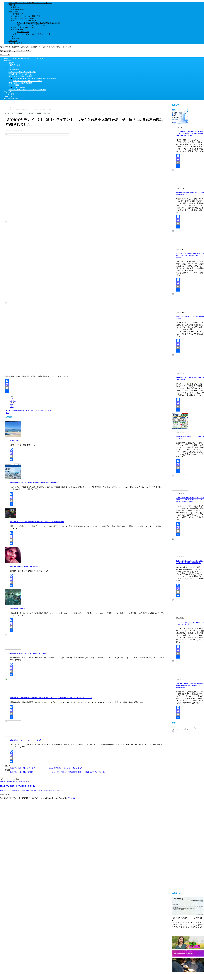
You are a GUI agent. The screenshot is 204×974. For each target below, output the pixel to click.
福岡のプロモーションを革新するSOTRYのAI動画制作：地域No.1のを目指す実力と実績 (37, 522)
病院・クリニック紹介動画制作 (25, 21)
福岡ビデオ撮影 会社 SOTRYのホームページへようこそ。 (30, 3)
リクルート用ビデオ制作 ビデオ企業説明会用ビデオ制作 (38, 23)
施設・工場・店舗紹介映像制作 (25, 27)
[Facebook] (85, 381)
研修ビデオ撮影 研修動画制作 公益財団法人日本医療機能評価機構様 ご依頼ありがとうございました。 (59, 772)
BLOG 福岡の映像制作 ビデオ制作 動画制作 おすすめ (28, 410)
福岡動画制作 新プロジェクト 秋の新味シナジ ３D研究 (28, 653)
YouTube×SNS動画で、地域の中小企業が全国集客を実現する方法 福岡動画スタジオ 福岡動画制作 (190, 685)
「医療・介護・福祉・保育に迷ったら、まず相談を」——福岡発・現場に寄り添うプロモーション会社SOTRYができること (190, 499)
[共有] (85, 391)
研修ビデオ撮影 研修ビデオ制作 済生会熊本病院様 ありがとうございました (46, 768)
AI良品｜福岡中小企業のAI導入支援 (13, 781)
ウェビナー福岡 (23, 32)
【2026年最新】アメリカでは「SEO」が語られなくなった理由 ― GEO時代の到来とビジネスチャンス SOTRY (190, 133)
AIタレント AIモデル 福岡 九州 (26, 16)
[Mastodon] (85, 384)
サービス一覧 (13, 12)
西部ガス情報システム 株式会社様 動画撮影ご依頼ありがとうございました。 (34, 482)
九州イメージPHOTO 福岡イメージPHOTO (24, 566)
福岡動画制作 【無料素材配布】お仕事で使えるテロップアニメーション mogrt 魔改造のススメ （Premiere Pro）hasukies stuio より (51, 698)
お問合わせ (12, 41)
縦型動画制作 (18, 14)
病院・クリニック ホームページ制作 (31, 25)
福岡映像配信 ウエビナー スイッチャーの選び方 (25, 740)
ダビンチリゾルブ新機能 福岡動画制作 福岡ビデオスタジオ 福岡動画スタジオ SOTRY (190, 255)
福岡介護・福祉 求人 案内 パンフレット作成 (31, 34)
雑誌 (7, 413)
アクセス (11, 36)
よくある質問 (14, 38)
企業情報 (11, 5)
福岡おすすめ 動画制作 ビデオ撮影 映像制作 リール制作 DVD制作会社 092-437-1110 (35, 790)
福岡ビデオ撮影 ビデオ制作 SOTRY (15, 51)
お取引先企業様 (19, 9)
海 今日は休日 (14, 440)
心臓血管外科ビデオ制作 (17, 609)
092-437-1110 (5, 55)
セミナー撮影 (18, 29)
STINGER (71, 798)
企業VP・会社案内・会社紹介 (24, 18)
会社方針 (16, 7)
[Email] (85, 387)
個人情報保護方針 (15, 43)
